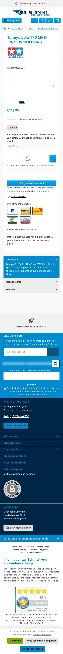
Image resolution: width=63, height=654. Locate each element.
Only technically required (41, 640)
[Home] (5, 28)
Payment (44, 549)
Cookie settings (20, 549)
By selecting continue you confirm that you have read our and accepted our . (33, 391)
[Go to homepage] (31, 12)
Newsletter (17, 546)
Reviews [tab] (10, 289)
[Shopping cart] (57, 20)
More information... (42, 634)
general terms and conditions (32, 394)
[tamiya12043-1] (31, 86)
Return (33, 549)
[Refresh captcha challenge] (52, 158)
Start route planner (20, 527)
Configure (15, 640)
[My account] (49, 20)
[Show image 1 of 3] (21, 102)
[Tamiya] (31, 53)
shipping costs (36, 614)
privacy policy (42, 191)
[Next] (53, 86)
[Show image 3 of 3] (37, 102)
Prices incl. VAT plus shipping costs (24, 119)
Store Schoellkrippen (31, 552)
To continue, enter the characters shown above (31, 165)
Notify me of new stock (31, 183)
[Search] (34, 20)
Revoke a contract (16, 425)
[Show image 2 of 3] (29, 102)
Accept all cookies (32, 648)
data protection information (26, 391)
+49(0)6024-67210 (16, 416)
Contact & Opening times (37, 546)
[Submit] (53, 352)
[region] (31, 86)
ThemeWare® (36, 623)
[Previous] (9, 86)
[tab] (31, 267)
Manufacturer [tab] (13, 282)
